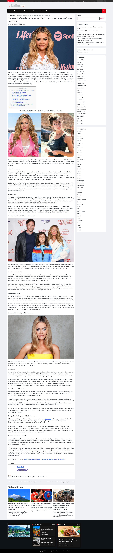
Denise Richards (29, 477)
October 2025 (81, 83)
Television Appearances (19, 92)
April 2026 (80, 69)
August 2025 (80, 88)
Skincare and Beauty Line (19, 96)
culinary (79, 150)
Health (34, 11)
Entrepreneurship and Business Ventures (21, 95)
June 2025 (80, 92)
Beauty (40, 11)
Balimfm (49, 551)
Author (11, 107)
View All (53, 524)
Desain (79, 157)
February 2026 (81, 74)
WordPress (71, 551)
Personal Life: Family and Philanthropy (20, 99)
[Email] (27, 470)
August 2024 (80, 116)
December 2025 (81, 78)
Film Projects (16, 93)
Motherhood (16, 101)
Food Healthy (80, 169)
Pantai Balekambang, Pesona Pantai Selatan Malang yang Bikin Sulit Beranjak (93, 1)
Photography (27, 11)
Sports (79, 216)
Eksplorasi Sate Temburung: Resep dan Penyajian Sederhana (68, 541)
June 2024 (80, 121)
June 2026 (80, 64)
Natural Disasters (81, 199)
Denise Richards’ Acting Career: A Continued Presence (22, 90)
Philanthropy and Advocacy (19, 102)
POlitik (79, 209)
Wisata (79, 227)
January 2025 (80, 104)
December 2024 (81, 107)
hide (25, 88)
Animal (79, 133)
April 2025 (80, 97)
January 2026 (80, 76)
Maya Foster (44, 532)
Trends (79, 225)
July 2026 (79, 62)
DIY (78, 162)
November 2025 (81, 81)
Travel (78, 223)
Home (10, 11)
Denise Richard (20, 477)
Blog (15, 11)
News (9, 475)
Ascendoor (60, 551)
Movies (79, 197)
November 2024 (81, 109)
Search (79, 15)
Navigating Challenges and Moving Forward (22, 104)
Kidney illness (80, 185)
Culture (79, 152)
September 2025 (81, 85)
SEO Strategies (81, 211)
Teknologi (79, 220)
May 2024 (80, 123)
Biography (80, 143)
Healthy (79, 178)
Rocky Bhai (22, 24)
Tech (78, 218)
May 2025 (80, 95)
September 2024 (81, 114)
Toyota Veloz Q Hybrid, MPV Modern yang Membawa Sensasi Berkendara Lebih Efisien (24, 1)
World (79, 230)
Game (78, 171)
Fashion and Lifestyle (18, 98)
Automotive (80, 138)
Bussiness (79, 148)
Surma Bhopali (63, 545)
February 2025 (81, 102)
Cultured (79, 155)
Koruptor (79, 190)
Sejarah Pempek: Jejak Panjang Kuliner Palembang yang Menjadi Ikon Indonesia (60, 1)
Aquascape (80, 136)
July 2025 (79, 90)
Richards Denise (42, 477)
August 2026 (80, 60)
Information (80, 183)
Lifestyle (79, 192)
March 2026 (80, 71)
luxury (79, 195)
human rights (80, 180)
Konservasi (80, 187)
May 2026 (80, 67)
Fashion (47, 11)
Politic (78, 206)
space (78, 213)
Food (20, 11)
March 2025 (80, 99)
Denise (14, 477)
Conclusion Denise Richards (18, 105)
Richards (35, 477)
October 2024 (81, 111)
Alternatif (79, 131)
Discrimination (81, 159)
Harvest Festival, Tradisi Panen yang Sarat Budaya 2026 (47, 529)
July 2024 (79, 118)
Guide (78, 173)
